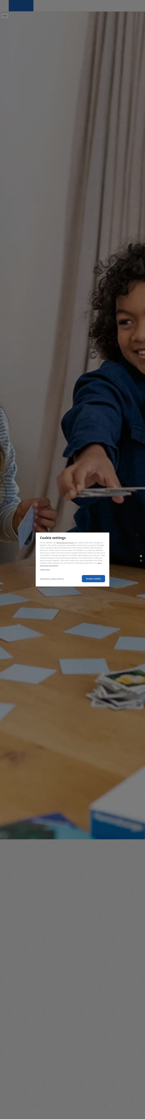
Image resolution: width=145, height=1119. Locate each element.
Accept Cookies (93, 578)
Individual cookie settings (52, 578)
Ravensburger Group (64, 542)
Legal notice (45, 569)
